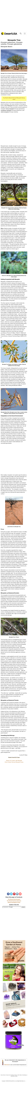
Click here (6, 1064)
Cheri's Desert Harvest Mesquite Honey (14, 762)
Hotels (16, 1076)
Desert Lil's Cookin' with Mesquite (14, 760)
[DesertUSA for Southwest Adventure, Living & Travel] (9, 33)
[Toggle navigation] (25, 33)
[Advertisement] (14, 17)
